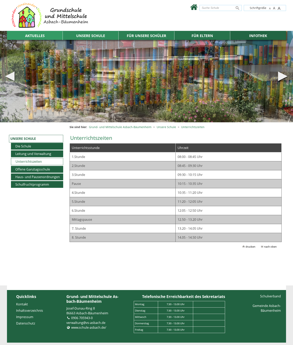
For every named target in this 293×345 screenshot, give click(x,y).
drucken (250, 246)
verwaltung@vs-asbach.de (85, 322)
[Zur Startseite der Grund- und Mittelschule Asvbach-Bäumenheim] (194, 6)
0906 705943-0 (82, 318)
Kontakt (22, 304)
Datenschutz (25, 323)
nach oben (270, 246)
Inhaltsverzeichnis (29, 310)
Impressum (24, 317)
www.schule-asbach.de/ (88, 327)
